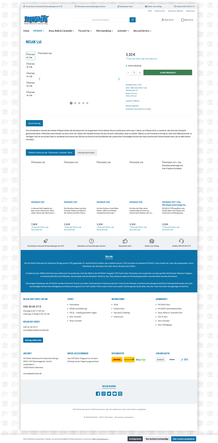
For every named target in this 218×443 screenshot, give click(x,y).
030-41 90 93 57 (30, 327)
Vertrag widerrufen (33, 340)
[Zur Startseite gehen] (36, 20)
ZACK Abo (162, 316)
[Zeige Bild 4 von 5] (83, 103)
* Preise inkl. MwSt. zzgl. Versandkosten (141, 59)
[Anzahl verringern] (128, 72)
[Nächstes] (119, 79)
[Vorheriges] (40, 79)
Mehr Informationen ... (100, 439)
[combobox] (101, 19)
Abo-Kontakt (75, 316)
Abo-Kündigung (165, 324)
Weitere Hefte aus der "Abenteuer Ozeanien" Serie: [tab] (50, 152)
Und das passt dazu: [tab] (86, 152)
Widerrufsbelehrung (78, 308)
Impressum (190, 11)
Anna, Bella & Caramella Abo (170, 312)
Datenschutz (160, 11)
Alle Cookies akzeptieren (184, 439)
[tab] (34, 123)
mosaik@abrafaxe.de (32, 373)
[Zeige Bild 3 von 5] (79, 103)
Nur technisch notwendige (157, 439)
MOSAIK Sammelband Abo (170, 308)
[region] (73, 79)
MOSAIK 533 (70, 202)
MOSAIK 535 (135, 202)
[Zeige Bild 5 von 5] (87, 103)
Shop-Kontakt (76, 320)
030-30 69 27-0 (32, 306)
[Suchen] (133, 19)
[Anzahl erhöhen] (140, 72)
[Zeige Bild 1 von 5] (71, 103)
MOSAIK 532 (37, 202)
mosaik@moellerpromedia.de (36, 330)
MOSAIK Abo (164, 304)
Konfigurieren (135, 439)
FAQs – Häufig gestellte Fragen (83, 312)
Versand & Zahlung (175, 11)
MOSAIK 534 (103, 202)
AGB (150, 11)
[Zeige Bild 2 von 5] (75, 103)
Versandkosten (115, 409)
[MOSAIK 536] (79, 79)
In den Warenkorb (168, 72)
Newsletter (74, 304)
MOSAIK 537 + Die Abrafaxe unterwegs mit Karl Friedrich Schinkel (174, 203)
